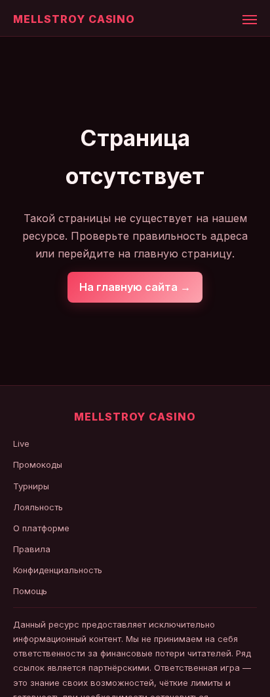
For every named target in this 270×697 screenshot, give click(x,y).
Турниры (31, 486)
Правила (31, 549)
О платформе (41, 528)
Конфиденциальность (57, 570)
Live (21, 443)
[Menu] (249, 19)
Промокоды (37, 464)
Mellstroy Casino (74, 19)
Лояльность (38, 507)
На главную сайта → (135, 286)
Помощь (30, 591)
